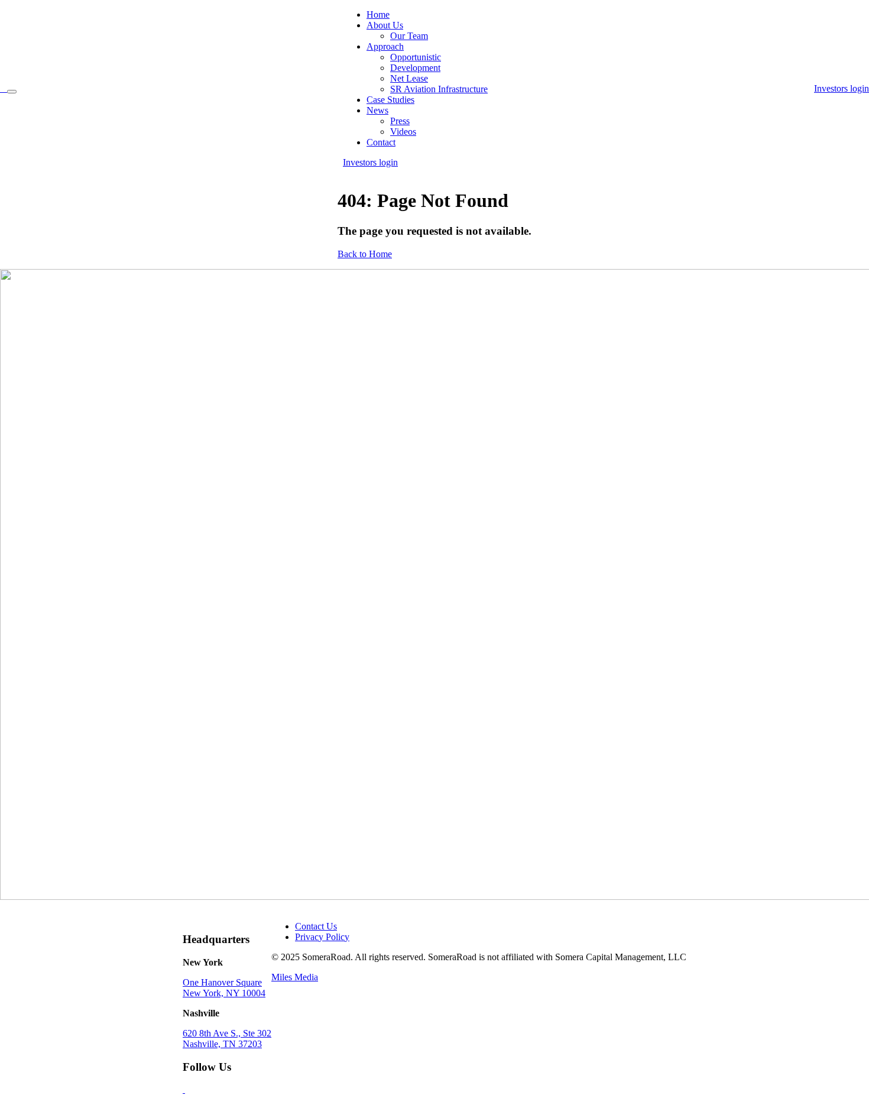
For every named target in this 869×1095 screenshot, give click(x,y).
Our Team (409, 36)
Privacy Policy (322, 937)
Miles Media (294, 977)
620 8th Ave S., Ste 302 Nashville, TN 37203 (227, 1038)
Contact (381, 142)
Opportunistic (415, 57)
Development (415, 68)
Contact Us (316, 926)
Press (400, 121)
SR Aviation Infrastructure (439, 89)
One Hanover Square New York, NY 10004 (224, 987)
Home (378, 14)
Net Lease (409, 78)
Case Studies (390, 100)
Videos (403, 132)
